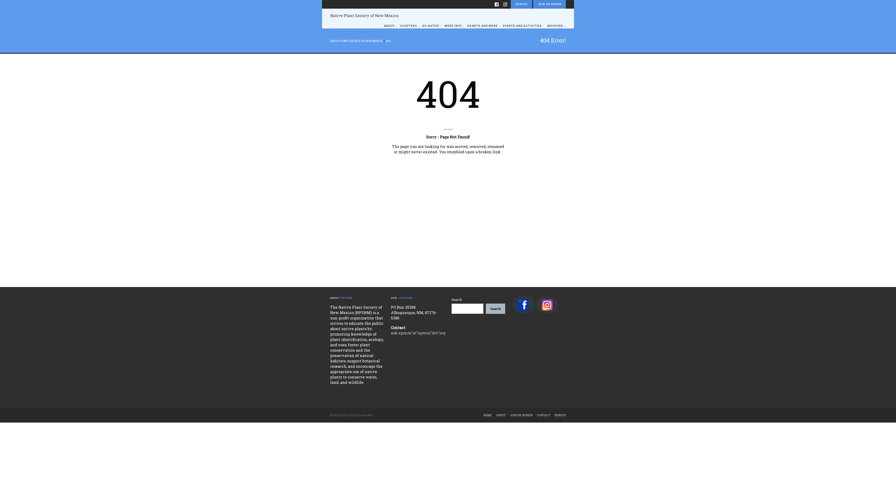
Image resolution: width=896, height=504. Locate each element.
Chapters (408, 26)
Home (487, 415)
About (389, 26)
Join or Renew (549, 4)
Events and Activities (522, 26)
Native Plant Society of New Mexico (364, 15)
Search (457, 300)
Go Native (430, 26)
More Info (453, 26)
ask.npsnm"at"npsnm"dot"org (418, 332)
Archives (555, 26)
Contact (543, 415)
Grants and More (482, 26)
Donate (521, 4)
